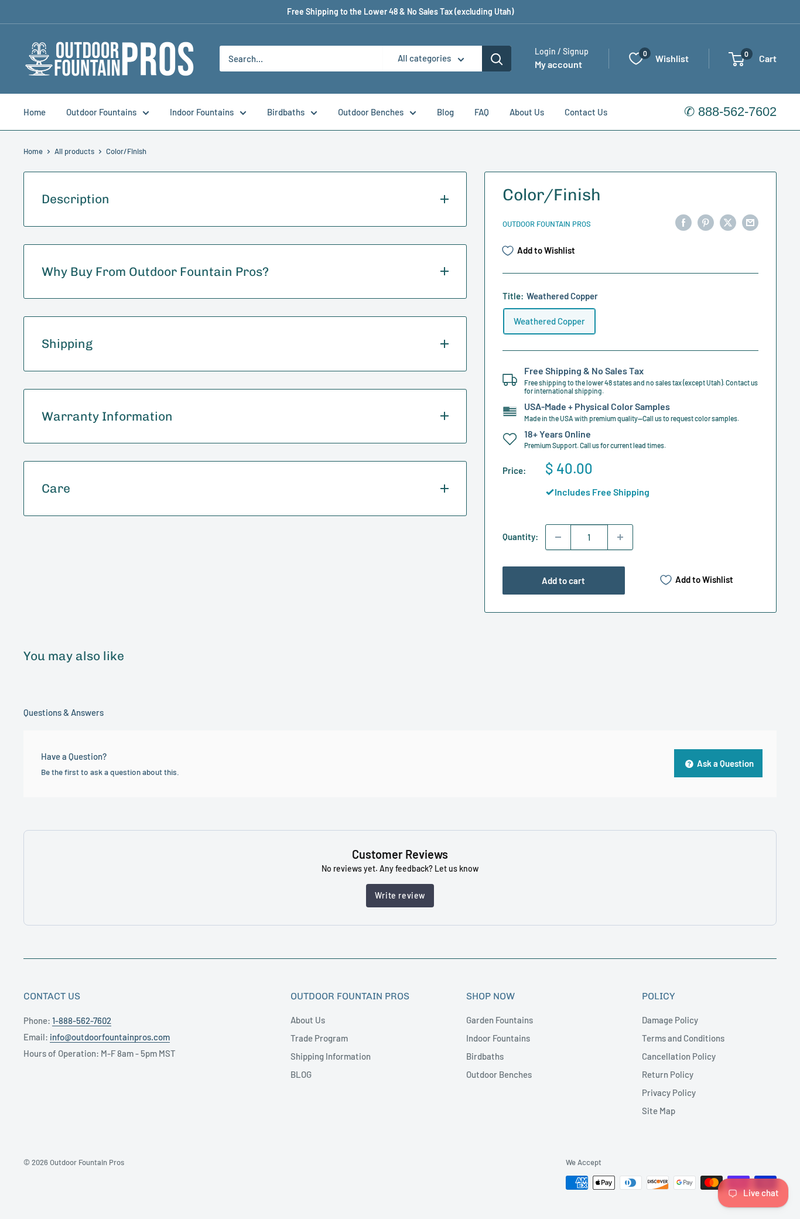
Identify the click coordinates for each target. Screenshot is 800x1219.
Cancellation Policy (679, 1056)
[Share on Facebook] (683, 222)
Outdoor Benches (371, 112)
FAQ (481, 112)
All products (74, 151)
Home (34, 112)
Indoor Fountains (202, 112)
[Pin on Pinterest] (706, 222)
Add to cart (563, 580)
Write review (400, 895)
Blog (445, 112)
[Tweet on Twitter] (728, 222)
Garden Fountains (499, 1020)
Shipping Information (330, 1056)
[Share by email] (750, 222)
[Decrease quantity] (558, 537)
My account (558, 64)
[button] (736, 59)
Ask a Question (724, 763)
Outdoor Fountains (101, 112)
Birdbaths (286, 112)
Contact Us (586, 112)
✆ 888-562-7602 (730, 111)
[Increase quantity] (620, 537)
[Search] (496, 58)
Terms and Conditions (683, 1038)
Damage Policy (670, 1020)
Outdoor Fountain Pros (546, 223)
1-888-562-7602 (81, 1020)
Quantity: (520, 536)
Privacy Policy (669, 1092)
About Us (527, 112)
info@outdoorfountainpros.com (110, 1037)
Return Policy (667, 1074)
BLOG (301, 1074)
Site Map (658, 1110)
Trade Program (319, 1038)
